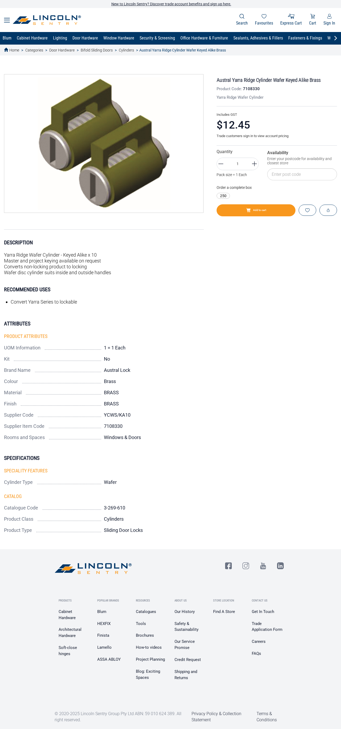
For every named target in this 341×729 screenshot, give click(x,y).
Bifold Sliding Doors (97, 50)
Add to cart (259, 210)
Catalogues (146, 611)
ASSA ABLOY (109, 659)
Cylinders (126, 50)
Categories (34, 50)
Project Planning (150, 659)
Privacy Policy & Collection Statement (216, 716)
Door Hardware (62, 50)
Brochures (145, 635)
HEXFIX (104, 623)
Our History (184, 611)
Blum (101, 611)
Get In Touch (263, 611)
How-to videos (149, 647)
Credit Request (187, 659)
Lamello (104, 647)
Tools (141, 623)
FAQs (256, 653)
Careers (259, 641)
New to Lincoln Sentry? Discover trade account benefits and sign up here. (171, 4)
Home (14, 50)
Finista (103, 635)
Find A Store (224, 611)
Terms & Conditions (267, 716)
